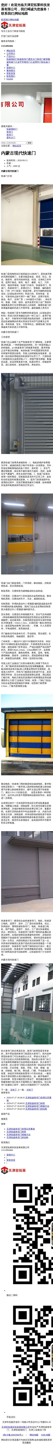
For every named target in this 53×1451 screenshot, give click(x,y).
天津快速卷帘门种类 (35, 1103)
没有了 (13, 1090)
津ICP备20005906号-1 (13, 1435)
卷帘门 (40, 59)
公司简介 (11, 53)
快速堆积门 (12, 59)
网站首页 (11, 51)
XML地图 (45, 1435)
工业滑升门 (35, 62)
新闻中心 (11, 68)
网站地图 (14, 19)
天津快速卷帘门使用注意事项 (21, 1129)
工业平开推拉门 (22, 62)
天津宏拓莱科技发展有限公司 (15, 1427)
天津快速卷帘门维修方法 (37, 1106)
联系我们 (5, 19)
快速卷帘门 (22, 59)
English (10, 79)
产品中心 (11, 56)
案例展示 (11, 70)
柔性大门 (32, 59)
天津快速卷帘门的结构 (36, 1109)
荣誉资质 (11, 73)
